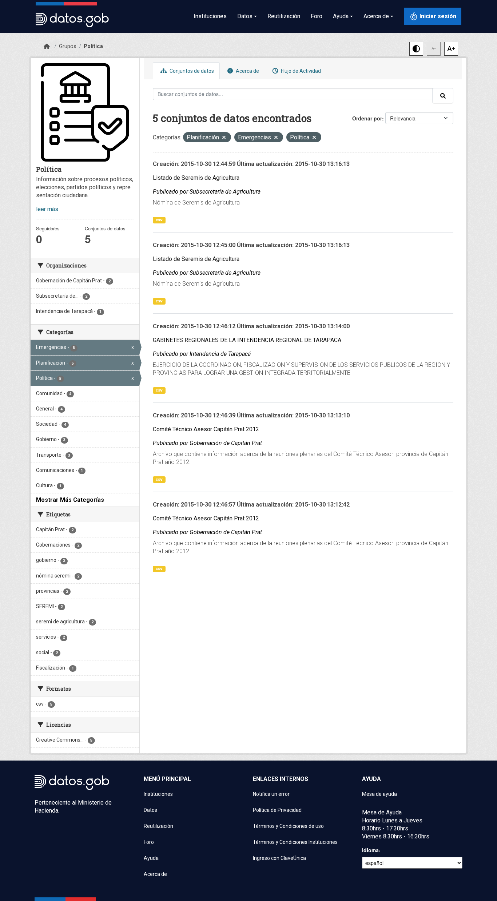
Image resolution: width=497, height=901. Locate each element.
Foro (316, 16)
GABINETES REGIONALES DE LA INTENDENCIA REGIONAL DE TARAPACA (247, 340)
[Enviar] (442, 95)
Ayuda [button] (341, 16)
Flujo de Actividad (300, 71)
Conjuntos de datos (191, 71)
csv (159, 220)
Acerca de (247, 71)
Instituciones (210, 16)
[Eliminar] (223, 138)
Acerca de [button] (376, 16)
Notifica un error (271, 794)
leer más (47, 209)
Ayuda (151, 858)
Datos (150, 810)
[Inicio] (47, 46)
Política (93, 46)
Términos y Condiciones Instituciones (295, 842)
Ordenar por (367, 118)
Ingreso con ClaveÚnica (279, 858)
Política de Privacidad (277, 810)
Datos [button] (245, 16)
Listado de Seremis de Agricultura (196, 177)
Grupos (67, 46)
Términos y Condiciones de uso (288, 826)
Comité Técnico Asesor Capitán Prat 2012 (206, 429)
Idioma (370, 850)
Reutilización (283, 16)
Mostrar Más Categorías (70, 499)
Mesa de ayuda (379, 794)
